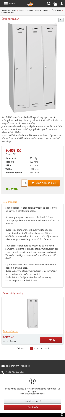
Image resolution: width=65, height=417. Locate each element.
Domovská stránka (9, 10)
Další (47, 348)
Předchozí (20, 348)
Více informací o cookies (32, 393)
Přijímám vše (32, 407)
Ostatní (30, 10)
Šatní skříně (56, 10)
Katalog (21, 10)
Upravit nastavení (33, 401)
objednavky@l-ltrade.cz (18, 365)
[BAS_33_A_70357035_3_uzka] (32, 68)
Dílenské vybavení (42, 10)
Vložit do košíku (44, 183)
